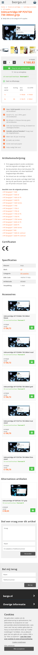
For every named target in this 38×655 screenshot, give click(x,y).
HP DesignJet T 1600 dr (11, 195)
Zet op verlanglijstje (20, 72)
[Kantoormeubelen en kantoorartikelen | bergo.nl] (19, 3)
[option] (19, 32)
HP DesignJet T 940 (9, 230)
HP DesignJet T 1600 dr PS (12, 197)
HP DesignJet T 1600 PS (11, 200)
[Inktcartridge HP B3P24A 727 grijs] (19, 490)
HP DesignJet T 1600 (10, 192)
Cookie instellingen (19, 642)
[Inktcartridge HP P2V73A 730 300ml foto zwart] (19, 447)
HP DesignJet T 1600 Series (12, 203)
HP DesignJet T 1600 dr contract (14, 233)
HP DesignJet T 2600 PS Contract (14, 236)
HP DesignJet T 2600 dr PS (12, 222)
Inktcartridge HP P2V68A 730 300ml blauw (17, 317)
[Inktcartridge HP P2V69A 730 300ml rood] (19, 342)
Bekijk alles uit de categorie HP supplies (15, 18)
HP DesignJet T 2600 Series (12, 227)
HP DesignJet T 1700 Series (12, 219)
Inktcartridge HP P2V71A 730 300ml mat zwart (18, 422)
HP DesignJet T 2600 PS (11, 225)
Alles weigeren (9, 646)
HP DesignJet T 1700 (10, 206)
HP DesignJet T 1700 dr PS (12, 214)
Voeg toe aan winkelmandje (21, 68)
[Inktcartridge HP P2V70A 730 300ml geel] (19, 376)
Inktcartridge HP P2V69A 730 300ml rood (18, 352)
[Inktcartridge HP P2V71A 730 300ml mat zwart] (19, 411)
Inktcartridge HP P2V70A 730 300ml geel (18, 387)
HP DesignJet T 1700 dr (11, 211)
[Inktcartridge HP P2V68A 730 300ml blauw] (19, 306)
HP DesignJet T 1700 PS (11, 217)
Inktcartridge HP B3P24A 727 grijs (15, 501)
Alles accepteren (19, 649)
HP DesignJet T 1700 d (11, 208)
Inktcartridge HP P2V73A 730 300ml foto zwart (18, 458)
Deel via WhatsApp (12, 81)
